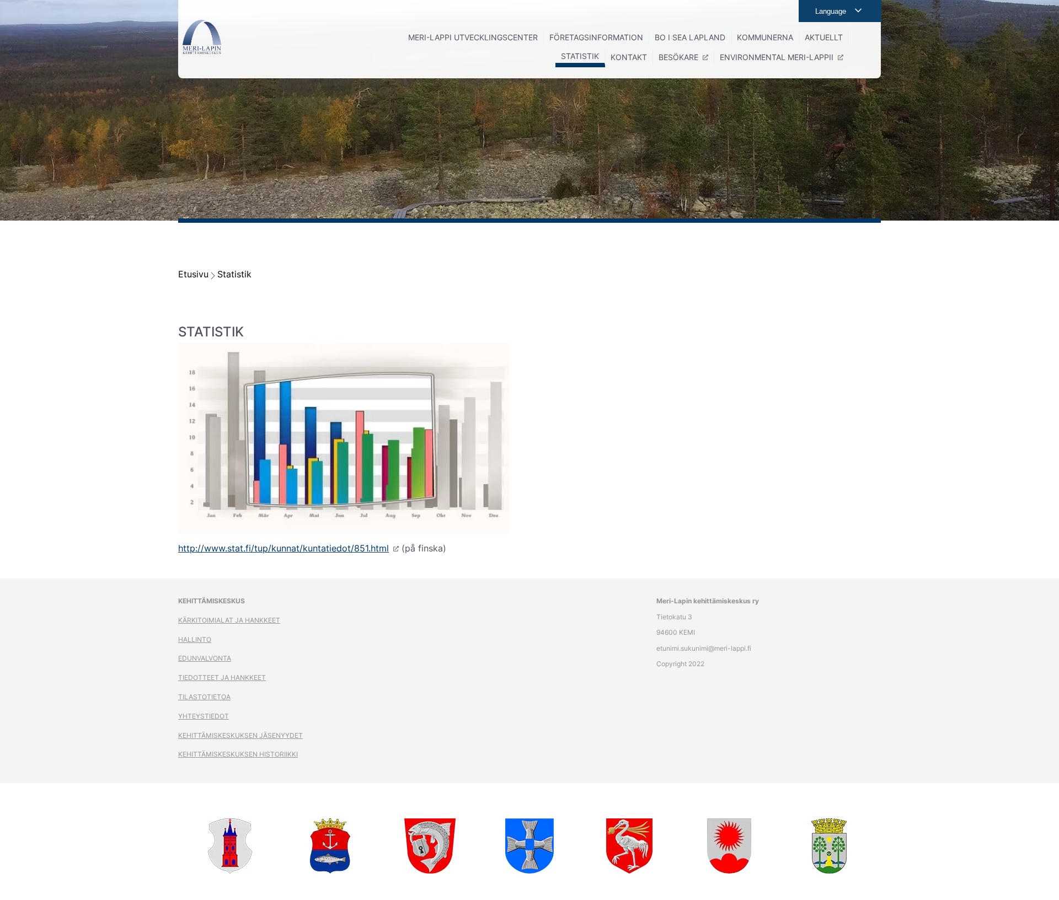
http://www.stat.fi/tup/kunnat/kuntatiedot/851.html (283, 548)
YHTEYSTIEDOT (203, 716)
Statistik (234, 274)
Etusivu (193, 274)
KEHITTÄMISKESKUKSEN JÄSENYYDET (240, 735)
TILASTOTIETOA (204, 697)
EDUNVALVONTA (204, 658)
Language (830, 11)
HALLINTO (194, 639)
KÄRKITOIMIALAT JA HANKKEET (229, 620)
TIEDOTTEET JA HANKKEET (222, 677)
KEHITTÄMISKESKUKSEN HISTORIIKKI (238, 754)
